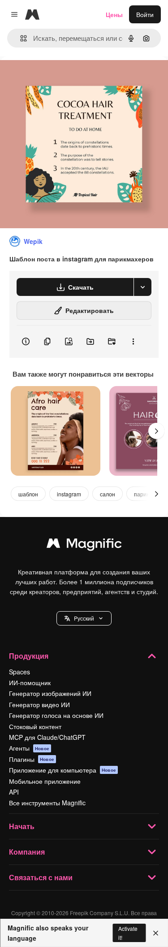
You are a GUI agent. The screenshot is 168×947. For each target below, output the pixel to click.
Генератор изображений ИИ (50, 693)
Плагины (31, 759)
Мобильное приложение (45, 781)
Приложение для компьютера (62, 769)
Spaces (19, 671)
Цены (114, 14)
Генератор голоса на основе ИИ (56, 715)
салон (107, 494)
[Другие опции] (133, 342)
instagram (69, 494)
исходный (60, 77)
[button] (84, 618)
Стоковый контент (35, 726)
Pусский (84, 618)
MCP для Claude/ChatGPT (47, 737)
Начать (21, 826)
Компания (27, 852)
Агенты (29, 747)
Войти (145, 14)
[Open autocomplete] (20, 38)
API (14, 791)
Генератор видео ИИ (39, 704)
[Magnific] (84, 545)
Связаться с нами (41, 877)
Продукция (28, 656)
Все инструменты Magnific (47, 802)
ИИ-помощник (30, 682)
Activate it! (128, 933)
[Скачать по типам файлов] (142, 287)
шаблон (28, 494)
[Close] (155, 933)
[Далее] (156, 431)
